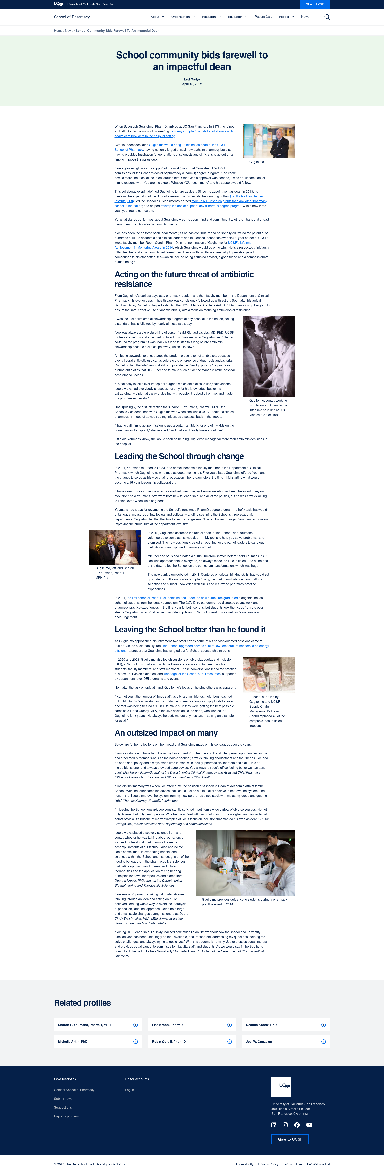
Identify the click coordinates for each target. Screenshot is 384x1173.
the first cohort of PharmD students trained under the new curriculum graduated (182, 597)
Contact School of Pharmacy (74, 1089)
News (305, 16)
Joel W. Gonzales (259, 1041)
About (155, 17)
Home (58, 30)
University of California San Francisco (90, 5)
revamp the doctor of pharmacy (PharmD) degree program (201, 205)
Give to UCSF (318, 5)
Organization (180, 17)
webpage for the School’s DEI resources (192, 673)
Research (209, 17)
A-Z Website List (318, 1164)
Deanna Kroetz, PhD (261, 1024)
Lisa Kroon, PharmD (167, 1024)
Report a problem (66, 1116)
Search (328, 17)
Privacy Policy (268, 1164)
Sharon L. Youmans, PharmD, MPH (84, 1024)
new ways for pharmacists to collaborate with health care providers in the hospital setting (174, 133)
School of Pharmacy (72, 17)
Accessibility (244, 1164)
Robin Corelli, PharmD (169, 1041)
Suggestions (63, 1107)
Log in (129, 1089)
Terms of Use (292, 1164)
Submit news (63, 1098)
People (284, 17)
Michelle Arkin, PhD (73, 1041)
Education (235, 17)
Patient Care (264, 16)
